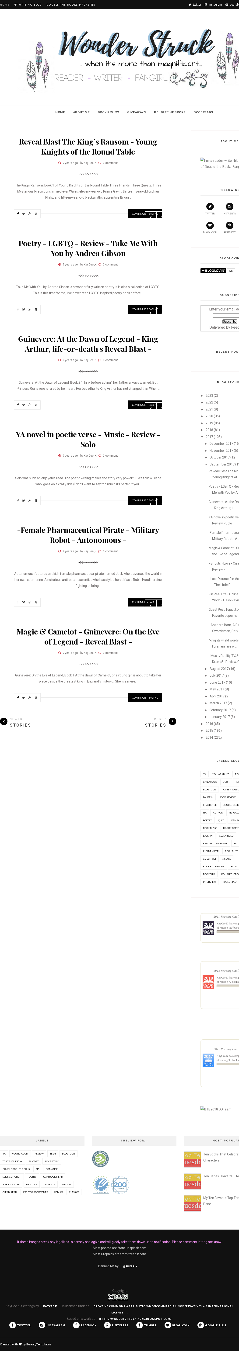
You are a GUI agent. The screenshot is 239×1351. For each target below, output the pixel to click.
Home (4, 4)
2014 (209, 737)
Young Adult (220, 774)
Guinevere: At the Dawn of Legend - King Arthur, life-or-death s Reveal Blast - (88, 344)
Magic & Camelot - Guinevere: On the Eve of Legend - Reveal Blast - (88, 636)
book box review (213, 866)
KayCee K (222, 923)
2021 (209, 409)
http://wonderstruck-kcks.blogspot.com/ (135, 1318)
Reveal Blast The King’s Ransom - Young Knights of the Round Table (88, 146)
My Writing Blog (28, 4)
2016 (209, 724)
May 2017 (217, 689)
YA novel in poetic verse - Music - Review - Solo (88, 439)
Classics (74, 1192)
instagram (229, 213)
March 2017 (218, 703)
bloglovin (210, 232)
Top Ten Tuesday (12, 1161)
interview (209, 881)
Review (39, 1153)
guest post (209, 858)
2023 (209, 395)
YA (204, 774)
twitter (209, 213)
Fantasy (208, 797)
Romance (52, 1169)
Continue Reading (145, 697)
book (226, 781)
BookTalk (209, 874)
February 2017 (220, 710)
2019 (209, 423)
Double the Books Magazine (70, 4)
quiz (221, 820)
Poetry (207, 820)
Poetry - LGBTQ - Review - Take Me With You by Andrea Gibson (88, 248)
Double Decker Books (16, 1169)
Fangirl (66, 1184)
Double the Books (169, 112)
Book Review (108, 112)
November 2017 (221, 450)
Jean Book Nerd (53, 1176)
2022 (209, 402)
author (218, 812)
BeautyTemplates (38, 1344)
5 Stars (226, 858)
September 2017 (222, 464)
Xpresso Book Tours (35, 1192)
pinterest (229, 232)
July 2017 (217, 675)
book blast (210, 828)
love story (52, 1161)
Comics (58, 1192)
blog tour (209, 789)
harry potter (11, 1184)
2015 (209, 730)
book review (227, 797)
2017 (209, 437)
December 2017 (221, 443)
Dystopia (31, 1184)
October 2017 (220, 457)
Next (162, 116)
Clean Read (226, 835)
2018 (209, 430)
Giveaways (136, 112)
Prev (151, 116)
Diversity (49, 1184)
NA (205, 812)
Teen (53, 1153)
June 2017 (217, 682)
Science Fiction (12, 1176)
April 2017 (217, 696)
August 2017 (219, 669)
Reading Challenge (215, 843)
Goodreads (203, 112)
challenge (210, 804)
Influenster (211, 851)
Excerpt (208, 835)
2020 (209, 416)
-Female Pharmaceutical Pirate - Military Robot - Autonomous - (88, 535)
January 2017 (220, 717)
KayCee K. (51, 1306)
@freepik (130, 1266)
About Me (81, 112)
